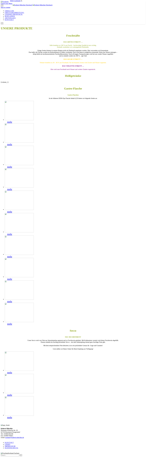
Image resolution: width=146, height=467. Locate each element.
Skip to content (5, 7)
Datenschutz (11, 448)
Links (7, 444)
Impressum (10, 446)
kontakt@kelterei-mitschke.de (14, 437)
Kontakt (9, 442)
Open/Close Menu (6, 3)
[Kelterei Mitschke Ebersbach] (32, 3)
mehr (9, 122)
